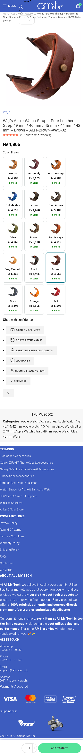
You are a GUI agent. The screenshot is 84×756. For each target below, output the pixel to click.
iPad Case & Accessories (15, 456)
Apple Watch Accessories (38, 421)
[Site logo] (50, 5)
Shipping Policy (9, 549)
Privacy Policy (8, 523)
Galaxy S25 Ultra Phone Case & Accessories (27, 469)
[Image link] (39, 699)
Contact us (6, 563)
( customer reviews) (35, 135)
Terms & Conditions (12, 536)
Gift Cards (6, 569)
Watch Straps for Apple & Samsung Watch (26, 489)
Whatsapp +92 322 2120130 (10, 648)
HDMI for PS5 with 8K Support (18, 496)
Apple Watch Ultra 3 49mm (33, 431)
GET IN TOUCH (9, 639)
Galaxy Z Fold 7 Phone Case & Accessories (26, 462)
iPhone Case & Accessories (17, 476)
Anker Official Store (11, 509)
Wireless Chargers (11, 502)
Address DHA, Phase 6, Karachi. (14, 678)
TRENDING (7, 449)
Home (6, 13)
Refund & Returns (10, 529)
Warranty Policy (10, 543)
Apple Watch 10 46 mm (39, 426)
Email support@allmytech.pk (14, 668)
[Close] (8, 393)
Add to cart (59, 748)
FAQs (3, 556)
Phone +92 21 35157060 (10, 658)
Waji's (7, 112)
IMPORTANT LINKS (12, 516)
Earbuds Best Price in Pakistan (18, 482)
